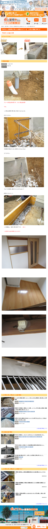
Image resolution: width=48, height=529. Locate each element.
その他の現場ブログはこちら (41, 503)
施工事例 (6, 26)
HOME (2, 26)
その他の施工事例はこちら (42, 428)
